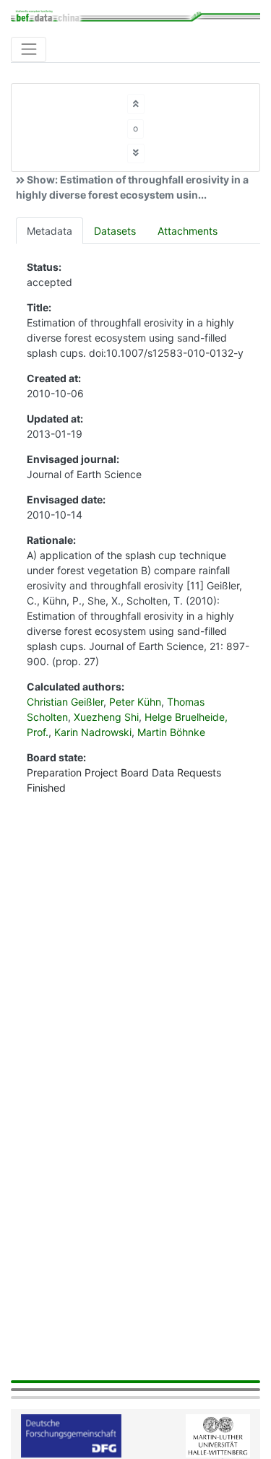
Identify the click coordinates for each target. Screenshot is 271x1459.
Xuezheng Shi (106, 717)
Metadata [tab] (49, 231)
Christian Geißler (65, 702)
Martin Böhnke (171, 732)
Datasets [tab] (115, 231)
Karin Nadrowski (93, 732)
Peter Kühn (135, 702)
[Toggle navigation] (28, 49)
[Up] (136, 103)
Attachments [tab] (188, 231)
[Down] (136, 153)
